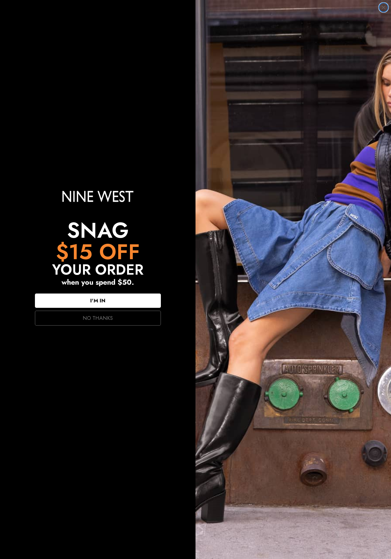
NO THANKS (98, 318)
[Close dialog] (383, 7)
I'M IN (97, 300)
